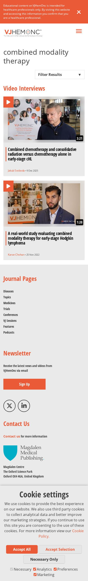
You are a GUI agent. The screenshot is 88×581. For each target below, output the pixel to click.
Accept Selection (60, 549)
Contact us (11, 436)
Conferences (10, 315)
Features (8, 326)
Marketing (45, 574)
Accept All (22, 549)
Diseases (8, 291)
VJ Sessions (9, 320)
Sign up (24, 384)
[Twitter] (9, 406)
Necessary (22, 569)
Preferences (67, 569)
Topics (7, 297)
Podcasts (8, 332)
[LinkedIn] (24, 406)
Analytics (44, 569)
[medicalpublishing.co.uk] (23, 453)
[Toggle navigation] (79, 31)
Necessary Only (44, 559)
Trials (6, 309)
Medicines (9, 303)
